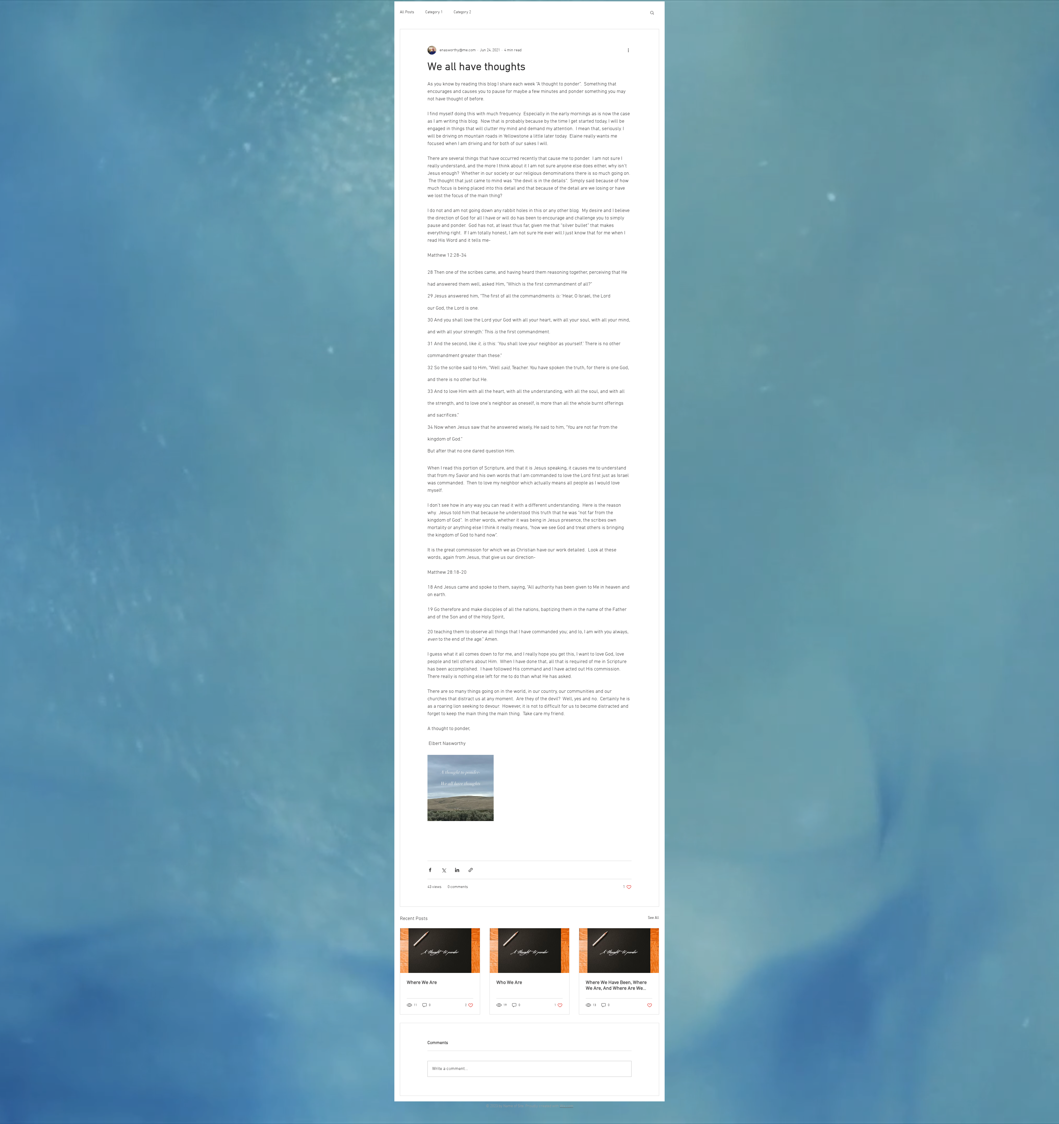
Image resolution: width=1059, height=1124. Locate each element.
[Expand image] (460, 788)
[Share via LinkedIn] (457, 870)
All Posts (407, 12)
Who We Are (509, 983)
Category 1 (434, 12)
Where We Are (422, 983)
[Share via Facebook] (430, 870)
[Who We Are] (529, 950)
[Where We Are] (440, 950)
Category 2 (462, 12)
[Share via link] (470, 870)
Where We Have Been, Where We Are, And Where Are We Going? (616, 985)
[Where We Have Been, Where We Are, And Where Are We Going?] (619, 950)
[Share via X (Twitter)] (443, 870)
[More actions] (628, 50)
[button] (652, 12)
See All (653, 918)
